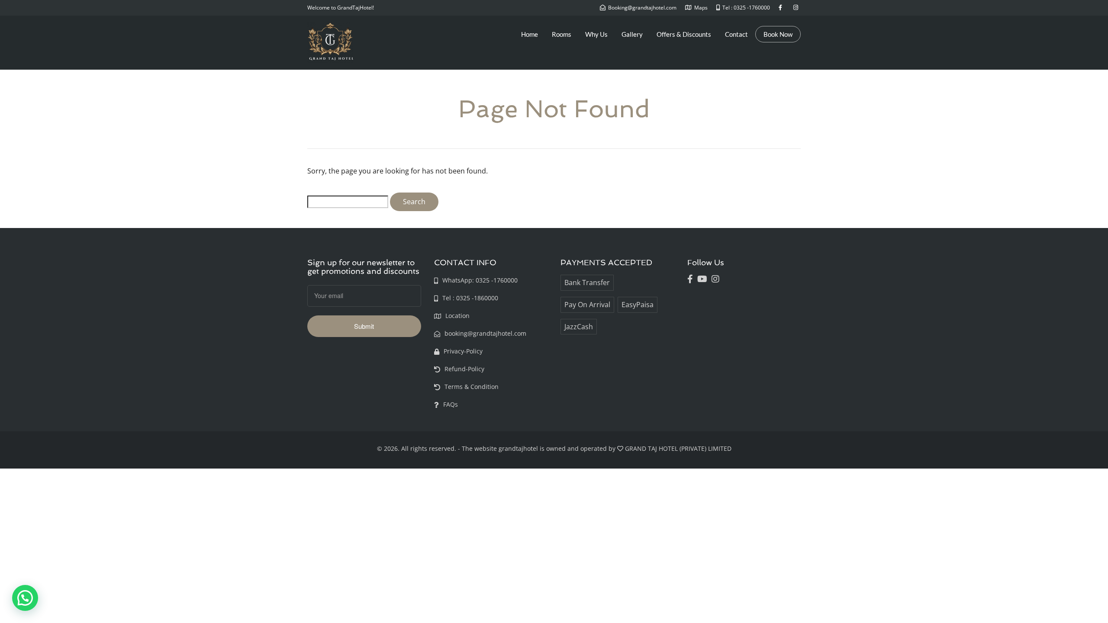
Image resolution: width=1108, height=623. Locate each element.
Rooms (561, 34)
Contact (736, 34)
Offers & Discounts (684, 34)
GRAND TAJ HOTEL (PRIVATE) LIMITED (678, 448)
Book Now (777, 34)
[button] (25, 598)
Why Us (596, 34)
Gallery (632, 34)
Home (529, 34)
